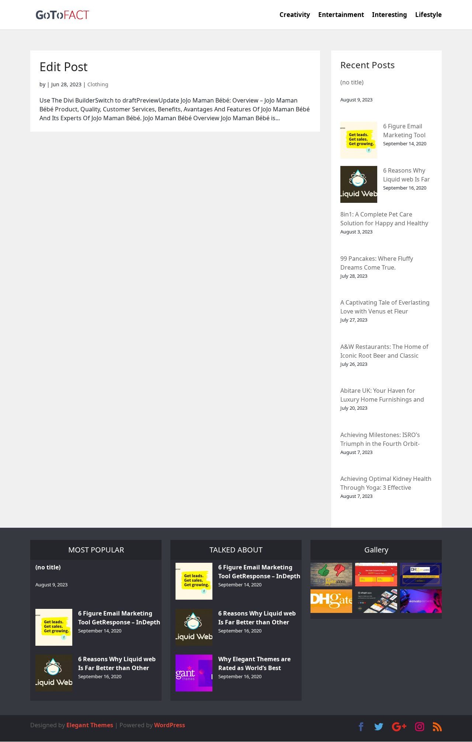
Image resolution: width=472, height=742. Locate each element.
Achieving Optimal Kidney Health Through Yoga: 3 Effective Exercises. (385, 484)
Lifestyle (428, 15)
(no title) (352, 82)
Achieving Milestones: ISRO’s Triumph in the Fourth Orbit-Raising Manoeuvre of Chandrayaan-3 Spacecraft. (380, 440)
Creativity (295, 15)
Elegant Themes (89, 725)
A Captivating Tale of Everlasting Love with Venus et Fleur (385, 306)
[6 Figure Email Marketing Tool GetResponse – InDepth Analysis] (358, 140)
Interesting (389, 15)
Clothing (97, 84)
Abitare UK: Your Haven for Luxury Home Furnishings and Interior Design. (382, 395)
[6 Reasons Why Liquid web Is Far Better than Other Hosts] (358, 184)
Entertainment (341, 15)
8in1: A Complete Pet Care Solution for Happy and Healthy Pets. (384, 219)
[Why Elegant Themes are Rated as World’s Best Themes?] (194, 673)
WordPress (169, 725)
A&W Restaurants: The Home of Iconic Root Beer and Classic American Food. (384, 352)
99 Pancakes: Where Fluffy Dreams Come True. (376, 262)
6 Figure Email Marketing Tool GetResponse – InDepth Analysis (406, 131)
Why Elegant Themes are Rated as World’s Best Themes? (254, 664)
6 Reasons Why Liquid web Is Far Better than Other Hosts (406, 175)
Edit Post (63, 66)
